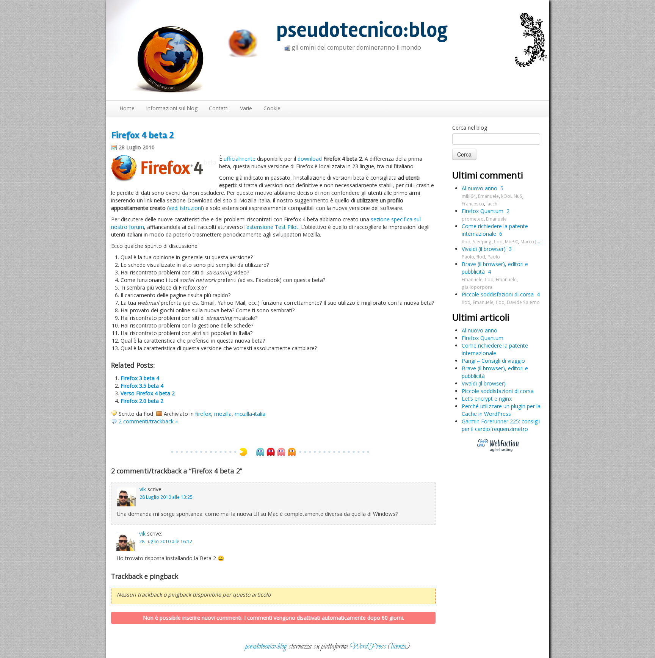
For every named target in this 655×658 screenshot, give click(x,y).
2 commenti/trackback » (148, 421)
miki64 (469, 196)
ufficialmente (239, 158)
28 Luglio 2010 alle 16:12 (165, 541)
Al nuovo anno (479, 188)
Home (127, 108)
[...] (538, 241)
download (310, 158)
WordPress (368, 646)
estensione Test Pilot (272, 226)
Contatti (219, 108)
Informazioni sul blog (171, 108)
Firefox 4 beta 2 (142, 135)
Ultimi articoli (480, 317)
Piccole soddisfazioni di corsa (498, 294)
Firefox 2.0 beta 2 (142, 400)
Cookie (271, 108)
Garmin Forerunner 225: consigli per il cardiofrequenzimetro (501, 425)
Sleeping (482, 241)
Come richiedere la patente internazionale (495, 229)
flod (466, 241)
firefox (203, 413)
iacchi (492, 204)
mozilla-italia (250, 413)
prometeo (473, 219)
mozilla (223, 413)
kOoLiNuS (511, 196)
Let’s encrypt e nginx (487, 398)
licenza (398, 646)
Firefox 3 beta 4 (140, 378)
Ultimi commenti (487, 175)
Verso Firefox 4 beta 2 (148, 393)
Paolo (468, 257)
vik (142, 489)
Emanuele (488, 196)
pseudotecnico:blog (362, 30)
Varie (246, 108)
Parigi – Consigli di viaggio (493, 360)
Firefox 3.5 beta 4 (142, 385)
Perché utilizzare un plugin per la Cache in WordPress (501, 410)
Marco (527, 241)
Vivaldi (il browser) (484, 248)
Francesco (473, 204)
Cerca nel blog (469, 127)
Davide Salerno (523, 302)
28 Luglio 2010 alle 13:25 (166, 497)
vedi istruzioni (185, 208)
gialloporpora (477, 287)
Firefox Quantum (482, 211)
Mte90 (511, 241)
